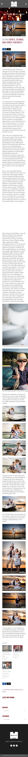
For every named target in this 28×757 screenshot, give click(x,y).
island (16, 689)
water (4, 692)
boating (7, 689)
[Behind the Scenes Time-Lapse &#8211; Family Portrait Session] (7, 665)
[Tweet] (9, 49)
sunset (21, 689)
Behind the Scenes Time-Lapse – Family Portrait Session (6, 671)
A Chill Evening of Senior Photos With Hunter (6, 654)
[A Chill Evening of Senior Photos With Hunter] (7, 648)
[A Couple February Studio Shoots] (18, 648)
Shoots (6, 45)
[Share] (4, 49)
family (12, 689)
